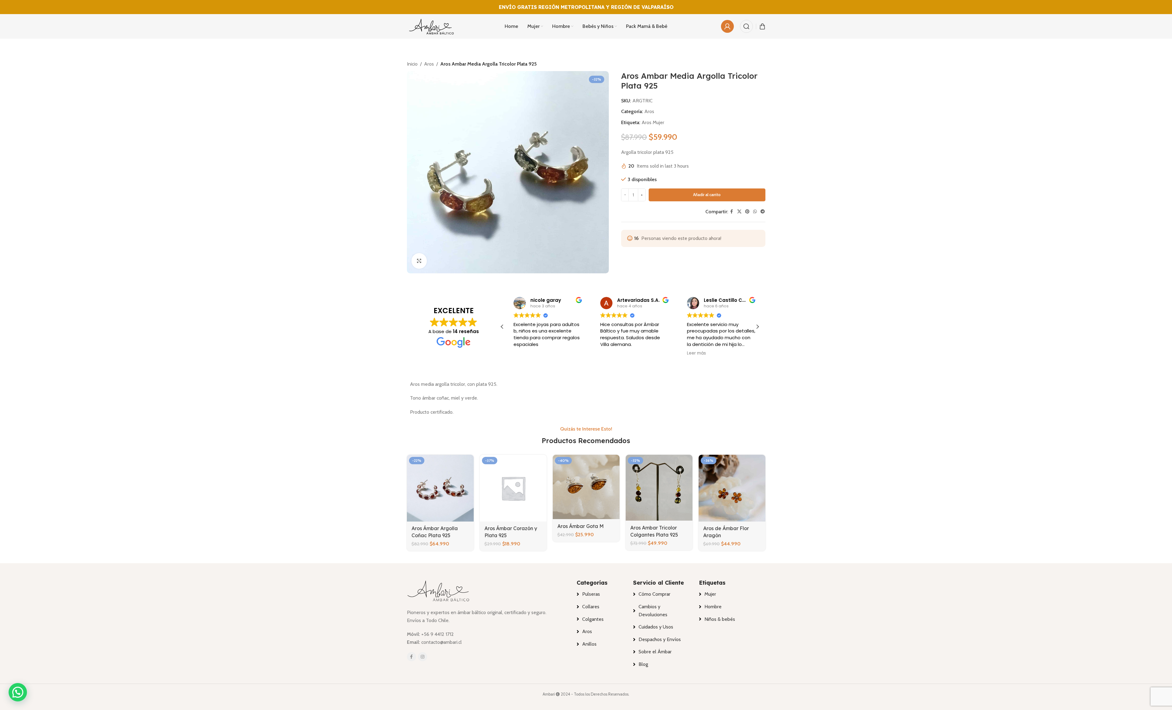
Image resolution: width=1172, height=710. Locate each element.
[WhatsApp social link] (755, 211)
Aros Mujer (653, 122)
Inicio (412, 64)
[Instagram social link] (422, 656)
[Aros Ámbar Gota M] (586, 487)
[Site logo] (431, 26)
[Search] (746, 26)
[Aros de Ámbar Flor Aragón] (732, 488)
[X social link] (739, 211)
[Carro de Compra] (762, 26)
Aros (429, 64)
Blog (643, 664)
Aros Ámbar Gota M (580, 526)
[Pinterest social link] (747, 211)
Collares (590, 606)
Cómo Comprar (654, 594)
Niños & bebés (719, 619)
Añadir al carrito (707, 194)
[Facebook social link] (731, 211)
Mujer (710, 594)
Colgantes (593, 619)
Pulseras (591, 594)
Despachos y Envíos (660, 639)
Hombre (713, 606)
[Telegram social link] (763, 211)
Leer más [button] (691, 353)
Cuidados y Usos (656, 627)
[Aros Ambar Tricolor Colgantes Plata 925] (659, 488)
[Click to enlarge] (419, 260)
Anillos (589, 644)
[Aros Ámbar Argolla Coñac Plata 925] (440, 488)
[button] (757, 326)
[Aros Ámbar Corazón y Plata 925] (513, 488)
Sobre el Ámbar (655, 652)
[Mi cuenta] (727, 26)
